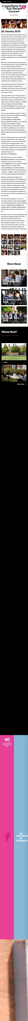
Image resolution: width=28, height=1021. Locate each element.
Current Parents (7, 1)
